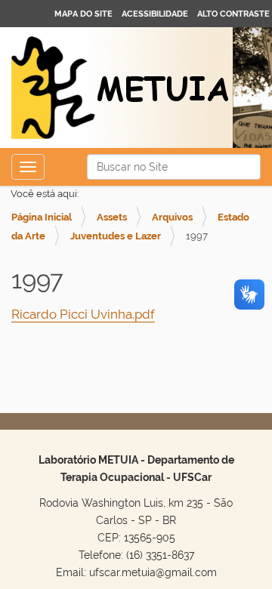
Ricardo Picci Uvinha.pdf (83, 314)
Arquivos (172, 217)
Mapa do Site (83, 14)
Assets (112, 217)
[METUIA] (120, 89)
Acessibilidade (155, 14)
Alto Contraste (233, 14)
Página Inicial (41, 217)
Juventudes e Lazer (115, 236)
